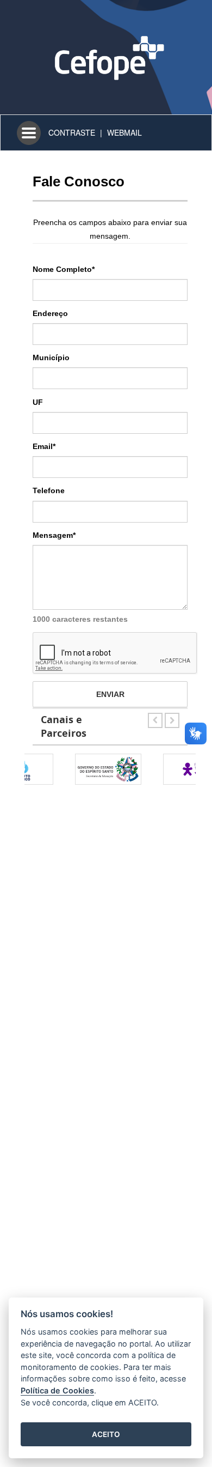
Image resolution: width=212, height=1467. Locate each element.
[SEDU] (70, 769)
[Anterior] (156, 718)
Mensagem (54, 535)
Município (51, 357)
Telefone (49, 490)
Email (44, 446)
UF (38, 402)
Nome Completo (64, 269)
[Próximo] (172, 718)
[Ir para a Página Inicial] (106, 56)
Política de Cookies (57, 1390)
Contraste (71, 132)
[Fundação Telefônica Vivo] (158, 769)
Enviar (110, 694)
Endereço (50, 313)
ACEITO (106, 1434)
